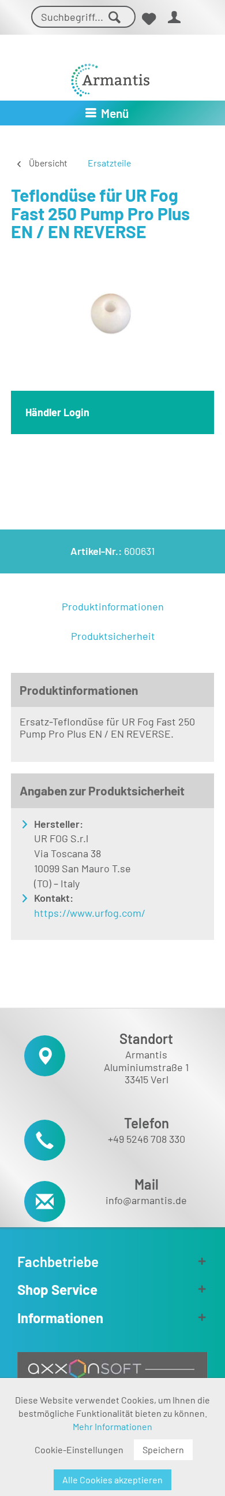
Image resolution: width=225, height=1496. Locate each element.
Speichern (163, 1449)
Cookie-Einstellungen (79, 1449)
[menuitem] (149, 19)
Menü (115, 113)
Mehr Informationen (112, 1426)
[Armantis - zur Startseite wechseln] (110, 76)
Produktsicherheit (113, 635)
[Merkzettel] (149, 19)
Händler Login (57, 412)
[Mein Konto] (174, 19)
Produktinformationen (113, 606)
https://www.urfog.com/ (89, 912)
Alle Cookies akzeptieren (112, 1479)
